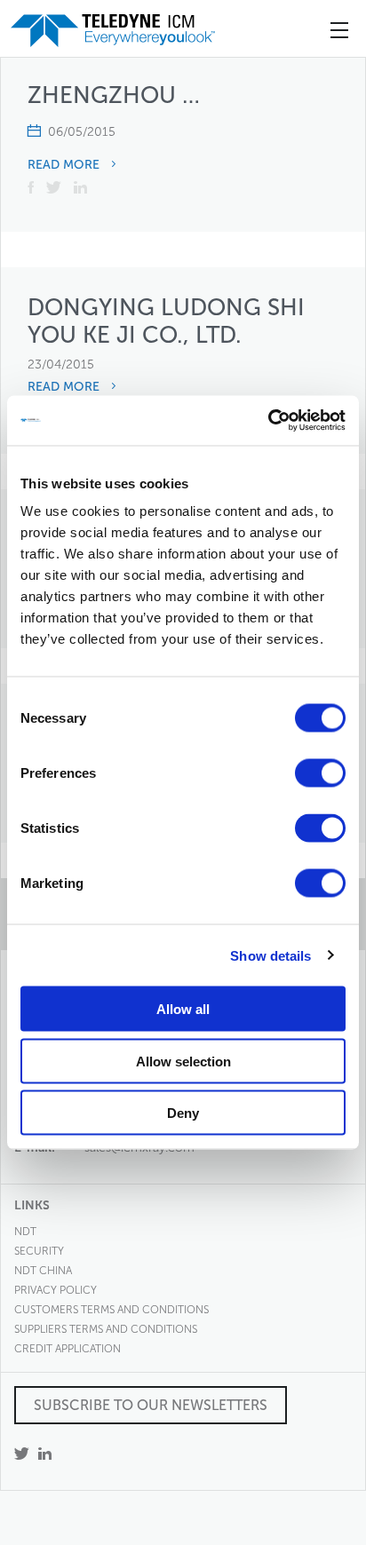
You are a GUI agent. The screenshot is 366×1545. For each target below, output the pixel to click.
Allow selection (183, 1060)
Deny (183, 1113)
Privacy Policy (55, 1290)
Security (39, 1251)
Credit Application (67, 1349)
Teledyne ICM (115, 30)
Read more (65, 165)
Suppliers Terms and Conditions (105, 1329)
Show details (270, 955)
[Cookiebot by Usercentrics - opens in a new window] (268, 420)
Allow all (183, 1009)
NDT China (43, 1270)
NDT (25, 1231)
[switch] (320, 773)
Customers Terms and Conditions (111, 1309)
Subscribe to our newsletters (150, 1405)
